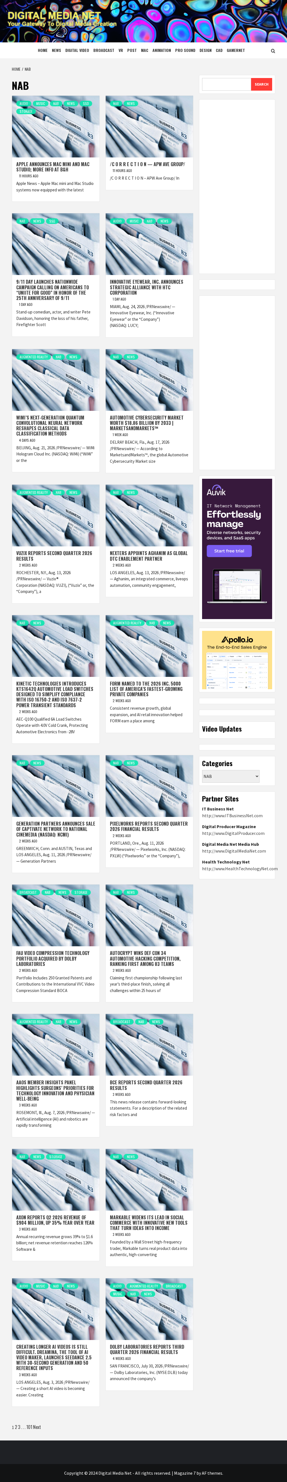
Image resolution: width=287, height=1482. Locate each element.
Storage (26, 111)
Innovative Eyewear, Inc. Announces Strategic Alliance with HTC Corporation (146, 287)
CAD (219, 50)
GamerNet (236, 50)
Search (262, 84)
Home (43, 50)
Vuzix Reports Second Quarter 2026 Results (54, 556)
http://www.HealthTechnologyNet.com (240, 868)
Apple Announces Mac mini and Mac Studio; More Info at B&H (52, 167)
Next (37, 1427)
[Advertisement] (237, 186)
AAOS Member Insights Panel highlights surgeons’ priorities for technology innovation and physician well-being (55, 1090)
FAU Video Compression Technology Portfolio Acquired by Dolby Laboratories (52, 958)
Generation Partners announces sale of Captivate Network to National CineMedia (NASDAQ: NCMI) (55, 829)
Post (132, 50)
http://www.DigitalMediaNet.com (234, 851)
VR (121, 50)
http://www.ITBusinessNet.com (232, 815)
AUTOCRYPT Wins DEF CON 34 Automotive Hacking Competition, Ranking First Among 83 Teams (145, 958)
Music (40, 103)
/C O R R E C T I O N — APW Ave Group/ (147, 164)
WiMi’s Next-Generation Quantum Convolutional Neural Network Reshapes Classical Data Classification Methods (50, 425)
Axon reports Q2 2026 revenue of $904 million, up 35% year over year (55, 1220)
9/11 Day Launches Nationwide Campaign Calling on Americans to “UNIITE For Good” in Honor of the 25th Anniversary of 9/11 (52, 289)
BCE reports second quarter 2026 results (146, 1085)
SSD (86, 103)
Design (206, 50)
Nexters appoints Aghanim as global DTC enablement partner (149, 556)
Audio (24, 103)
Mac (144, 50)
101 (29, 1427)
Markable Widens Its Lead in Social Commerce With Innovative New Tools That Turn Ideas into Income (149, 1222)
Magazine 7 (185, 1473)
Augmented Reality (34, 356)
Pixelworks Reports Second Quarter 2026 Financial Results (149, 826)
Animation (161, 50)
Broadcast (103, 50)
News (56, 50)
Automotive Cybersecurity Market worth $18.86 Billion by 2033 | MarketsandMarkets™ (147, 423)
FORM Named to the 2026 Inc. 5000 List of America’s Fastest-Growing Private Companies (146, 689)
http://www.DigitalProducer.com (233, 833)
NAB (56, 103)
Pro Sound (185, 50)
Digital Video (77, 50)
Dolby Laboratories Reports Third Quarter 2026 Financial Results (147, 1349)
